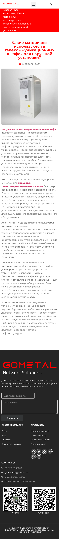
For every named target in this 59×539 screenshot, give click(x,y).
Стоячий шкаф (38, 435)
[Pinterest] (44, 451)
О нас (4, 431)
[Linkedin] (39, 456)
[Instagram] (33, 456)
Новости (6, 439)
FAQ (3, 435)
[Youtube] (50, 451)
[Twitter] (39, 451)
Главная (7, 9)
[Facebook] (33, 451)
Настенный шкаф (40, 431)
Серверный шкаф (40, 439)
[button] (33, 4)
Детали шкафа (38, 444)
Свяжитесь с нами (11, 444)
